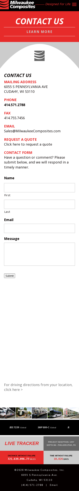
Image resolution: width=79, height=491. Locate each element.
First (7, 195)
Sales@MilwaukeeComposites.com (32, 131)
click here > (13, 389)
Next (75, 427)
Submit (10, 275)
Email (54, 485)
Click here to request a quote (28, 144)
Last (7, 212)
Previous (4, 427)
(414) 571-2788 (32, 485)
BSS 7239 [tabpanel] (18, 427)
